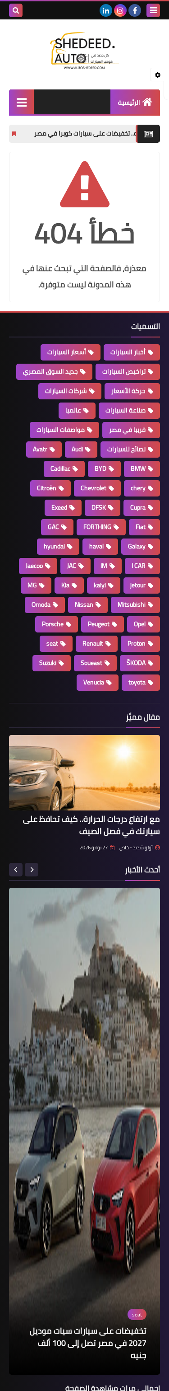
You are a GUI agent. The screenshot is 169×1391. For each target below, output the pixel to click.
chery (138, 488)
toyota (137, 682)
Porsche (53, 624)
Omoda (41, 604)
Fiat (141, 527)
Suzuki (47, 663)
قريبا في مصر (127, 430)
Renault (92, 643)
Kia (65, 585)
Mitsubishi (132, 604)
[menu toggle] (153, 10)
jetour (138, 585)
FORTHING (97, 527)
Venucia (93, 682)
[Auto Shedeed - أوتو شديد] (84, 49)
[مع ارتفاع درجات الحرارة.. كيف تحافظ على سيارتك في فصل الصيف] (84, 773)
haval (96, 546)
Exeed (59, 507)
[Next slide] (16, 869)
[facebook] (134, 10)
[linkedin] (106, 10)
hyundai (54, 546)
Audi (77, 449)
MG (32, 585)
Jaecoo (34, 565)
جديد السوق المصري (50, 371)
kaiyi (100, 585)
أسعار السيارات (66, 352)
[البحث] (16, 10)
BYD (100, 468)
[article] (84, 1131)
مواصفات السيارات (61, 430)
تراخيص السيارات (124, 371)
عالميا (73, 410)
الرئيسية (129, 102)
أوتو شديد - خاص (136, 847)
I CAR (139, 565)
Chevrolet (93, 488)
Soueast (91, 663)
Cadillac (60, 468)
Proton (137, 643)
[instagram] (120, 10)
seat (52, 643)
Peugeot (99, 624)
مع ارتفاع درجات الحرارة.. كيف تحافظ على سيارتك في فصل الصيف (91, 824)
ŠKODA (136, 663)
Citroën (46, 488)
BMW (138, 468)
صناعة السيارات (125, 410)
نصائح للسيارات (126, 449)
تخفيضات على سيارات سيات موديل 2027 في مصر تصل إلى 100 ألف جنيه (88, 1343)
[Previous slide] (31, 869)
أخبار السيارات (128, 352)
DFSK (98, 507)
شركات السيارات (66, 391)
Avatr (40, 449)
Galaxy (137, 546)
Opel (140, 624)
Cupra (138, 507)
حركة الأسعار (128, 391)
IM (103, 565)
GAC (53, 527)
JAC (71, 565)
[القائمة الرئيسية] (21, 101)
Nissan (84, 604)
